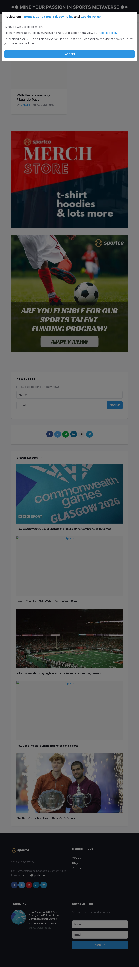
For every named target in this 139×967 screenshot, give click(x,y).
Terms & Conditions (37, 17)
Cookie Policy (90, 17)
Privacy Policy (63, 17)
